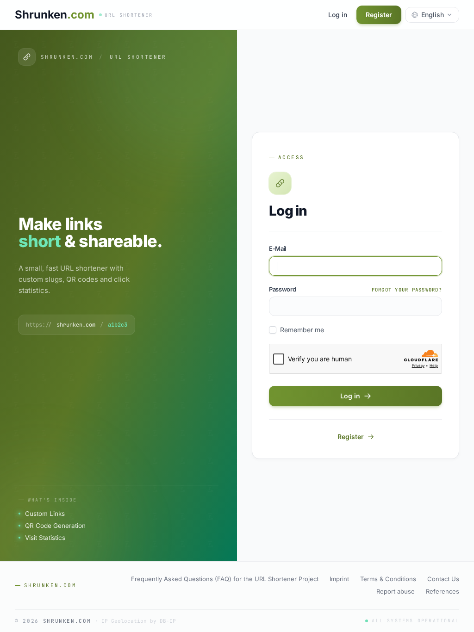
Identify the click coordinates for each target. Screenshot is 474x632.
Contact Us (443, 578)
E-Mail (277, 248)
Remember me (302, 330)
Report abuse (395, 591)
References (442, 591)
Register (379, 15)
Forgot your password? (407, 289)
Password (282, 289)
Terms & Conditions (388, 578)
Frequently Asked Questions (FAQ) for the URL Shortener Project (224, 578)
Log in (337, 15)
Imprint (339, 578)
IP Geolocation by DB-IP (138, 621)
